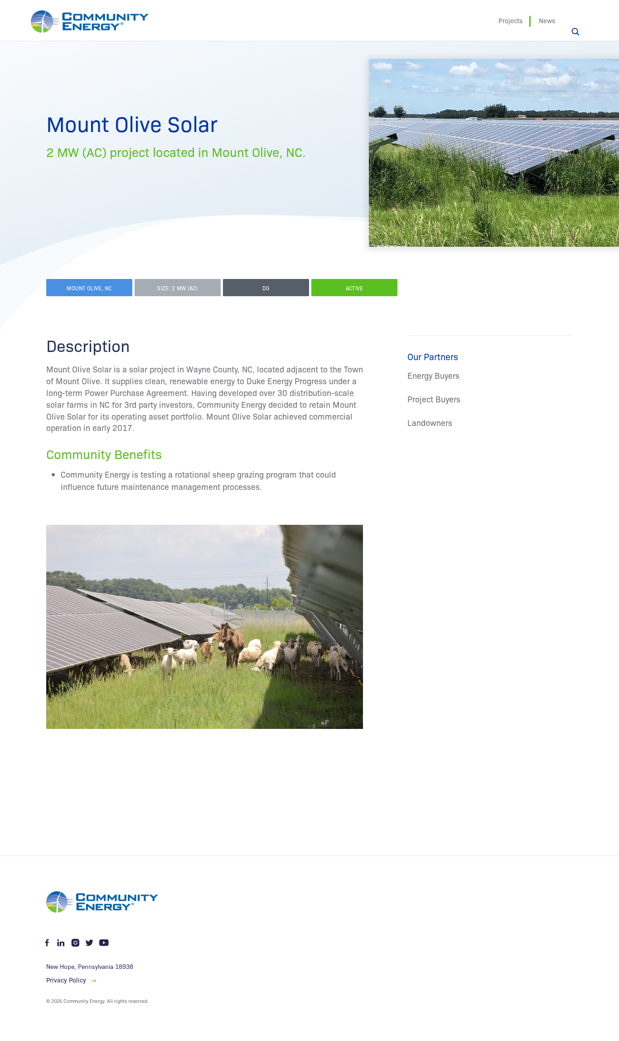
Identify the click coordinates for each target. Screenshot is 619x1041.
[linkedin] (61, 943)
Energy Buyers (433, 375)
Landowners (429, 422)
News (547, 20)
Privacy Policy (66, 980)
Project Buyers (433, 399)
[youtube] (104, 943)
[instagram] (75, 943)
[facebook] (47, 943)
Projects (510, 20)
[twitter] (90, 943)
